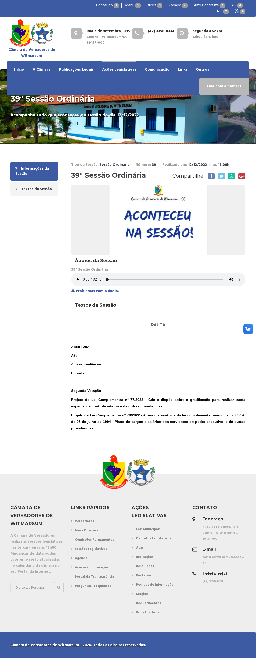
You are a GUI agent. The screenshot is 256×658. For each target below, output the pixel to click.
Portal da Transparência (94, 576)
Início (19, 69)
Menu (132, 5)
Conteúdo (106, 5)
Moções (142, 594)
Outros (202, 69)
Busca (154, 5)
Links (183, 69)
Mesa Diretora (86, 530)
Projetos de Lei (148, 612)
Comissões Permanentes (94, 539)
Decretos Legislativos (153, 538)
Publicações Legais (76, 69)
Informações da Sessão (32, 171)
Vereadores (84, 521)
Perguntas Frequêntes (93, 586)
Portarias (144, 575)
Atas (140, 547)
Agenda (81, 558)
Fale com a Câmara (224, 86)
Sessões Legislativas (91, 549)
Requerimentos (148, 603)
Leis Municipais (148, 529)
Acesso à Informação (91, 567)
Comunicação (157, 69)
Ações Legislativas (119, 69)
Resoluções (145, 566)
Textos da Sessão (36, 189)
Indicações (145, 557)
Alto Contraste (209, 5)
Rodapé (177, 5)
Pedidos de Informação (155, 584)
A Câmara (42, 69)
